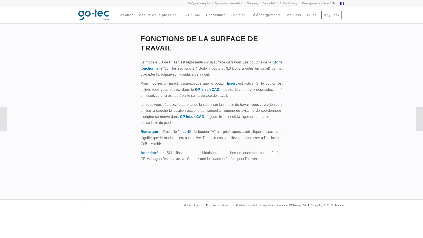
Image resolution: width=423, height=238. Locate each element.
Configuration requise (198, 3)
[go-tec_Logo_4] (93, 15)
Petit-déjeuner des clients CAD (318, 3)
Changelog (252, 3)
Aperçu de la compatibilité (228, 3)
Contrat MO (269, 3)
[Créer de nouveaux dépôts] (3, 119)
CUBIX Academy (289, 3)
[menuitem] (199, 3)
